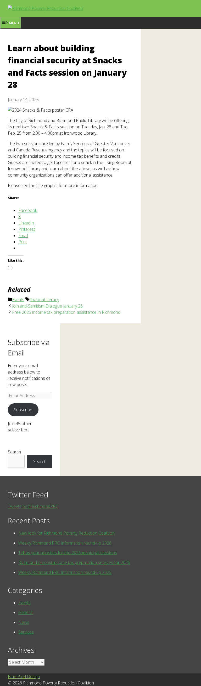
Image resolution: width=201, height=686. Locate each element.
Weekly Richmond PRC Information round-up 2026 (64, 543)
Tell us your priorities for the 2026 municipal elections (67, 553)
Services (26, 632)
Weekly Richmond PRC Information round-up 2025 (64, 572)
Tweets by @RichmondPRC (33, 506)
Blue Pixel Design (24, 676)
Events (18, 300)
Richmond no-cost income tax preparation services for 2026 (74, 562)
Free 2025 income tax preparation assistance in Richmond (66, 312)
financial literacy (44, 300)
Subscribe (23, 410)
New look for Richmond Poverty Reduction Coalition (66, 533)
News (23, 622)
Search (14, 452)
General (25, 612)
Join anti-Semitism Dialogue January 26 (47, 306)
